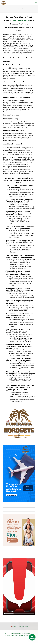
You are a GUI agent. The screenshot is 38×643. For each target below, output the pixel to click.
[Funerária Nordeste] (3, 2)
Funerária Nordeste (20, 20)
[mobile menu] (35, 2)
